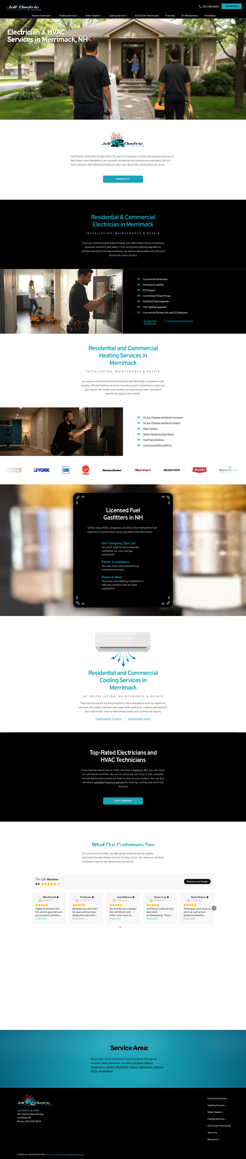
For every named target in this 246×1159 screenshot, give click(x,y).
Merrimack (122, 1067)
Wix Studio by (60, 1154)
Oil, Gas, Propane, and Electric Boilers (162, 423)
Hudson (133, 1067)
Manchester (145, 1067)
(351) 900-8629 (210, 6)
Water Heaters (150, 429)
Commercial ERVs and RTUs (157, 445)
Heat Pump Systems (153, 440)
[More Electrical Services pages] (52, 16)
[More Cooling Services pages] (127, 16)
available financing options (109, 782)
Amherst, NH (140, 770)
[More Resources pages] (220, 1139)
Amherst (158, 1067)
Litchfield (137, 1063)
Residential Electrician (150, 322)
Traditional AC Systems (109, 719)
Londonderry (98, 1067)
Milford (111, 1067)
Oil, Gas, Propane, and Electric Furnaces (163, 417)
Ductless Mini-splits (139, 719)
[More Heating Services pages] (78, 16)
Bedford (107, 1071)
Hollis (94, 1071)
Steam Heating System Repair (158, 434)
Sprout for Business (75, 1154)
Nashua (148, 1063)
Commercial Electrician (179, 321)
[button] (123, 179)
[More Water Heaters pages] (101, 16)
